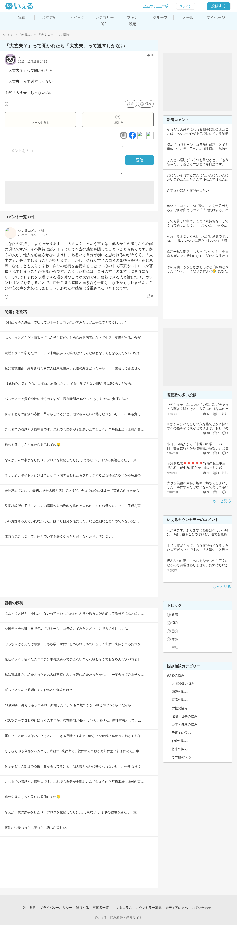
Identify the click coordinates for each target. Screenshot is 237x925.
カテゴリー (104, 17)
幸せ (175, 647)
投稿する (218, 6)
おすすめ (49, 17)
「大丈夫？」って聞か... (55, 35)
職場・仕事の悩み (184, 716)
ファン (132, 17)
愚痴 (175, 631)
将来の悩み (180, 749)
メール (187, 17)
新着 (21, 17)
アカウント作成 (155, 6)
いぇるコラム (122, 907)
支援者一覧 (101, 907)
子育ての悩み (181, 733)
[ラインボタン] (150, 135)
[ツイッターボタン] (141, 135)
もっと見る (221, 501)
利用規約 (29, 907)
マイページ (215, 17)
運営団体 (82, 907)
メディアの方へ (176, 907)
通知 (104, 24)
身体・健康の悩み (184, 724)
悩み (148, 104)
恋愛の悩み (180, 692)
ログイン (185, 6)
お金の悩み (180, 741)
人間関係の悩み (183, 683)
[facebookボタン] (132, 135)
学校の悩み (180, 708)
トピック (76, 17)
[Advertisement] (79, 192)
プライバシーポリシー (56, 907)
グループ (160, 17)
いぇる (8, 35)
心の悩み (25, 35)
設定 (132, 24)
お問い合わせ (201, 907)
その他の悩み (181, 757)
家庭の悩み (180, 700)
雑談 (175, 639)
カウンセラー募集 (149, 907)
